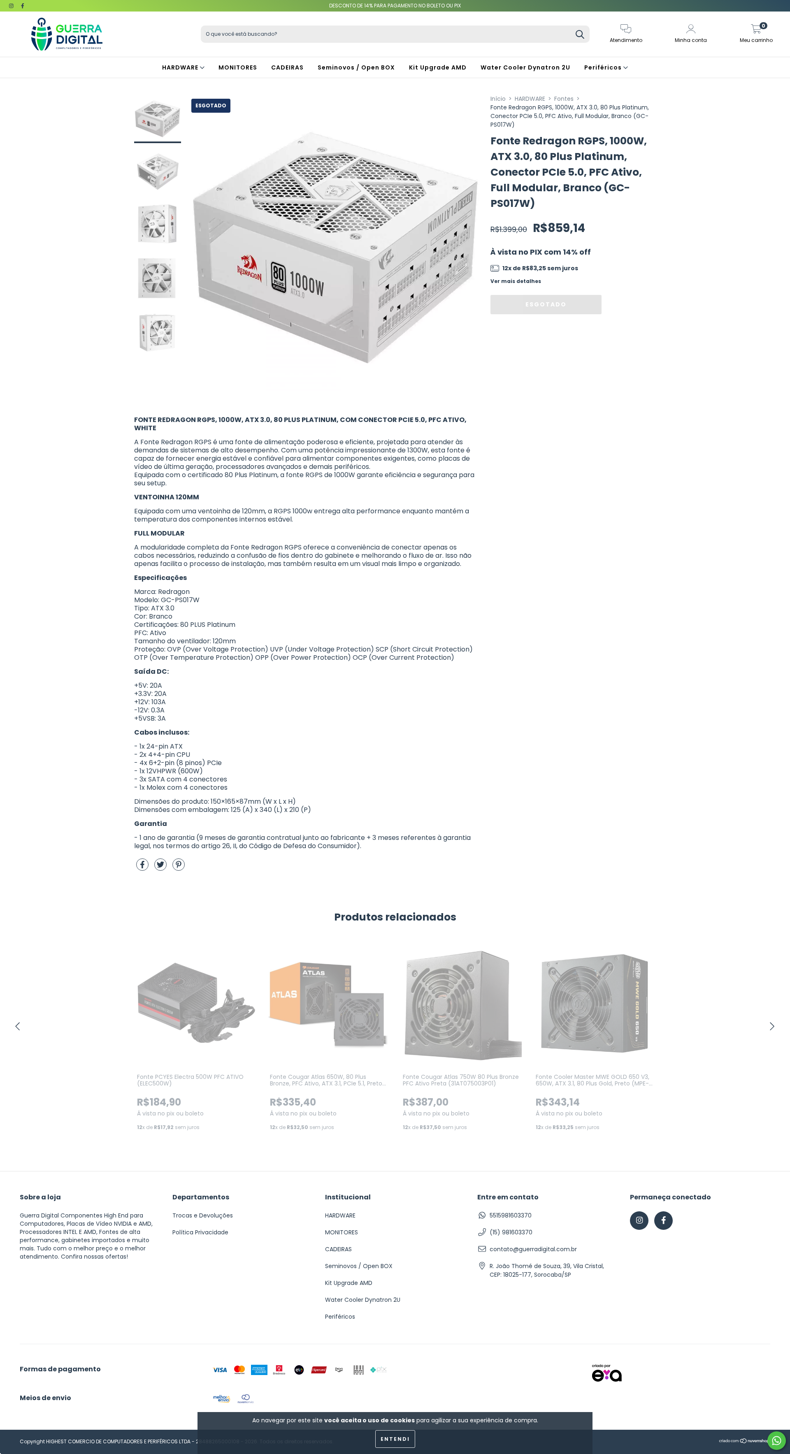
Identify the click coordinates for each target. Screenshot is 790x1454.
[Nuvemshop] (744, 1441)
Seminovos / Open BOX (356, 67)
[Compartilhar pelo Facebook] (143, 868)
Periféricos (603, 67)
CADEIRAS (287, 67)
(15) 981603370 (511, 1232)
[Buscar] (580, 35)
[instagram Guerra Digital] (12, 6)
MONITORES (237, 67)
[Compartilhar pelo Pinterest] (178, 868)
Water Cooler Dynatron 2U (525, 67)
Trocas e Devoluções (202, 1215)
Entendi (395, 1438)
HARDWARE (181, 67)
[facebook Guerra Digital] (22, 6)
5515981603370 (511, 1215)
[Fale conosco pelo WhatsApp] (776, 1440)
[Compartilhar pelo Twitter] (161, 868)
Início (498, 99)
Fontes (564, 99)
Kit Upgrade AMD (438, 67)
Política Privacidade (200, 1232)
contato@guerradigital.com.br (533, 1249)
